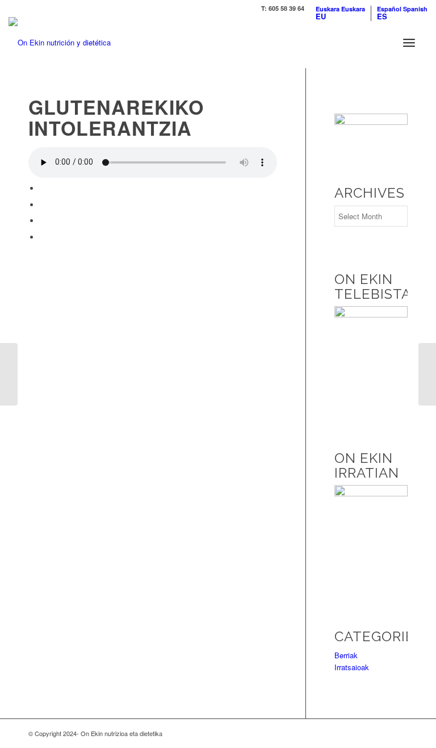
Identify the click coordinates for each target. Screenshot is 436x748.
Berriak (346, 655)
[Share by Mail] (42, 237)
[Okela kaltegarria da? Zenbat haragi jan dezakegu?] (427, 374)
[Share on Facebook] (42, 188)
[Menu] (409, 42)
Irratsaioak (351, 667)
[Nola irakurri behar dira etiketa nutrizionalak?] (9, 374)
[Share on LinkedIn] (42, 220)
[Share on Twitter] (42, 204)
